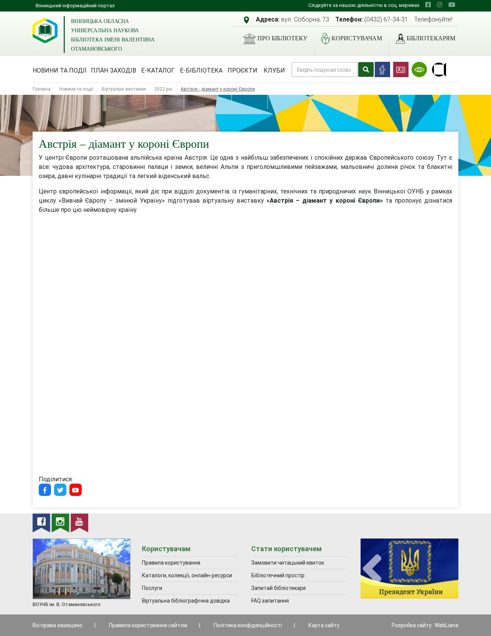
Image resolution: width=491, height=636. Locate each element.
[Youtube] (75, 490)
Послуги (152, 588)
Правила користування (171, 562)
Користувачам (356, 38)
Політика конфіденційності (248, 625)
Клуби (274, 70)
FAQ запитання (270, 600)
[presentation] (372, 569)
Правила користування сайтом (148, 625)
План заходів (113, 70)
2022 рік (163, 89)
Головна (42, 89)
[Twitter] (60, 490)
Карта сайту (323, 625)
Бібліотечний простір (278, 575)
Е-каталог (158, 70)
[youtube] (451, 4)
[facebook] (428, 4)
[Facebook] (45, 490)
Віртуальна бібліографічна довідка (186, 600)
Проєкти (242, 70)
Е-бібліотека (201, 70)
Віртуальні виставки (124, 89)
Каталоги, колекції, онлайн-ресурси (187, 575)
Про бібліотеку (282, 38)
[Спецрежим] (419, 69)
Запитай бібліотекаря (278, 588)
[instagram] (439, 4)
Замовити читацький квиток (287, 562)
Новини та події (60, 70)
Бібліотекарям (431, 38)
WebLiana (446, 625)
